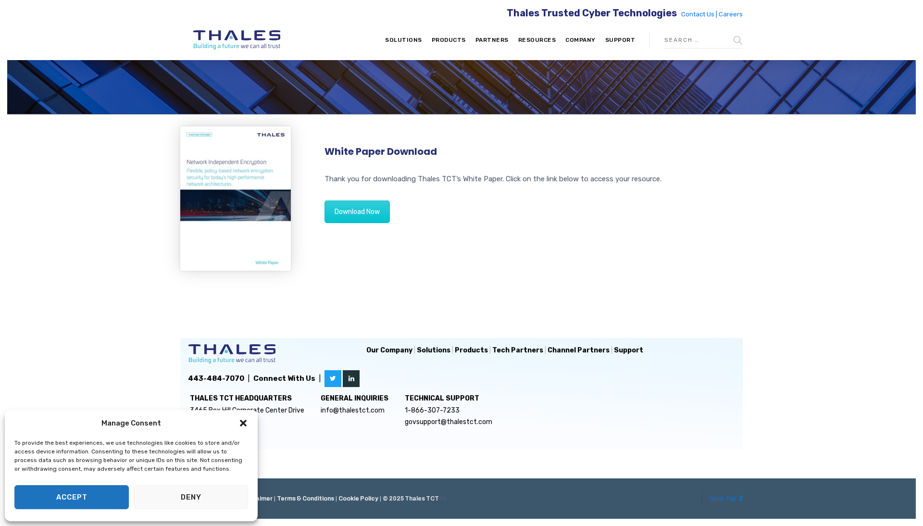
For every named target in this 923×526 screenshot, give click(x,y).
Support (620, 40)
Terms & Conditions (305, 498)
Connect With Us (284, 378)
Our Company (389, 350)
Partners (492, 40)
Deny (191, 497)
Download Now (357, 212)
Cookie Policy (358, 498)
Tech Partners (517, 350)
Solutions (403, 40)
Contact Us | (700, 14)
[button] (243, 423)
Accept (71, 497)
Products (449, 40)
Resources (537, 40)
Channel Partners (579, 350)
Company (580, 40)
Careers (731, 14)
